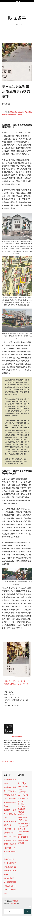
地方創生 (21, 804)
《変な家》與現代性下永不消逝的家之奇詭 (10, 802)
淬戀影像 (15, 901)
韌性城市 (21, 843)
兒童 (19, 786)
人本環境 (22, 783)
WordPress (12, 903)
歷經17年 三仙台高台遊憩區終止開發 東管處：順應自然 (10, 840)
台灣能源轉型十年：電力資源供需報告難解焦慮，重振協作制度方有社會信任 (10, 867)
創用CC (25, 798)
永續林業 (27, 823)
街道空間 (23, 837)
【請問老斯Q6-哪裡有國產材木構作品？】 (10, 852)
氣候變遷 (21, 823)
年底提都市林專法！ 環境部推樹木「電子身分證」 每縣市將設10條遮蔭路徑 (10, 885)
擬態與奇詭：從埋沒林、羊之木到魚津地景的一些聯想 (10, 791)
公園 (19, 798)
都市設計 (20, 840)
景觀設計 (21, 814)
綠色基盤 (20, 834)
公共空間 (23, 795)
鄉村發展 (25, 840)
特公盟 (19, 826)
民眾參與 (22, 820)
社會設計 (20, 832)
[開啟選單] (17, 36)
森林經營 (20, 817)
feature (20, 781)
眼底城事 (17, 18)
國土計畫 (21, 801)
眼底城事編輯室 (17, 737)
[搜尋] (27, 911)
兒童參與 (25, 787)
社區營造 (25, 826)
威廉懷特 (21, 809)
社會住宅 (22, 828)
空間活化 (26, 832)
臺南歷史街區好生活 (8, 761)
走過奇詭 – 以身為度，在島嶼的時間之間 (10, 814)
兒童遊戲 (20, 789)
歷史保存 (25, 817)
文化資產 (21, 812)
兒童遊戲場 (22, 791)
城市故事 (21, 806)
